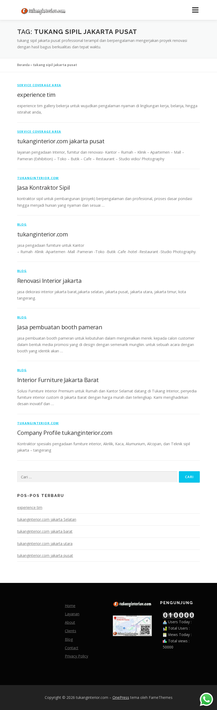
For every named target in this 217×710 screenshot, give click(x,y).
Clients (70, 630)
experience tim (36, 94)
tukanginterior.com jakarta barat (45, 531)
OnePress (120, 697)
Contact (71, 647)
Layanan (72, 613)
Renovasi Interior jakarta (49, 280)
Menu (195, 9)
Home (70, 605)
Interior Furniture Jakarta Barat (58, 380)
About (70, 622)
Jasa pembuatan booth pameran (59, 327)
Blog (22, 224)
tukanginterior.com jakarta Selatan (46, 519)
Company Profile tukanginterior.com (64, 432)
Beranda (23, 65)
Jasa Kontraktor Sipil (43, 187)
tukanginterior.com (38, 178)
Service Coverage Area (39, 85)
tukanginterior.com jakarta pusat (61, 141)
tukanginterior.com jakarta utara (45, 543)
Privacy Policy (76, 656)
